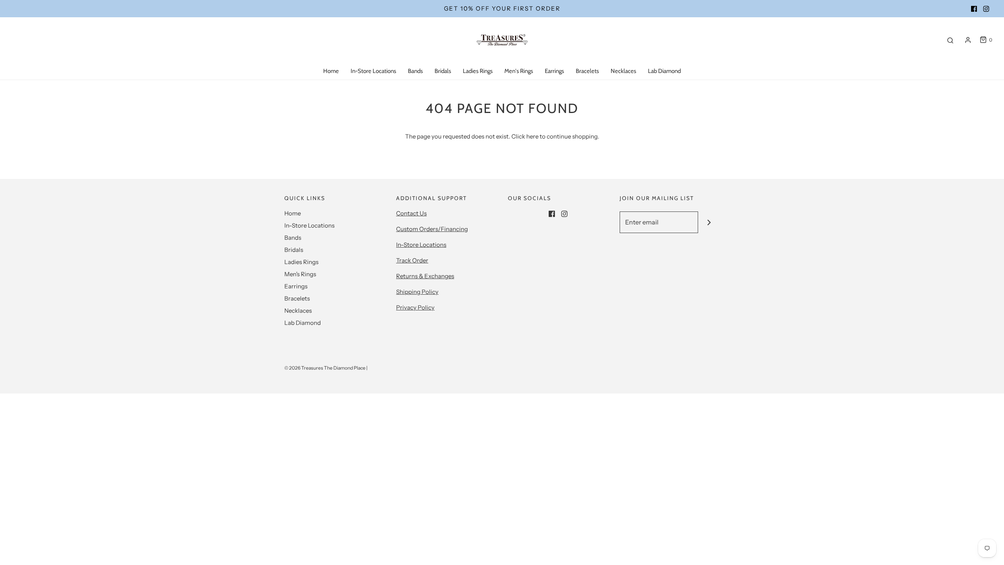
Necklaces (623, 71)
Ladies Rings (478, 71)
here (532, 136)
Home (331, 71)
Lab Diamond (664, 71)
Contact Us (411, 213)
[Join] (709, 222)
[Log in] (968, 40)
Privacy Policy (415, 307)
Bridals (443, 71)
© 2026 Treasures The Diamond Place (325, 368)
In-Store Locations (373, 71)
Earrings (554, 71)
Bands (415, 71)
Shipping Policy (417, 291)
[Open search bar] (950, 40)
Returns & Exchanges (425, 276)
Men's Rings (518, 71)
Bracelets (587, 71)
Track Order (412, 260)
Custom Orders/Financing (432, 229)
